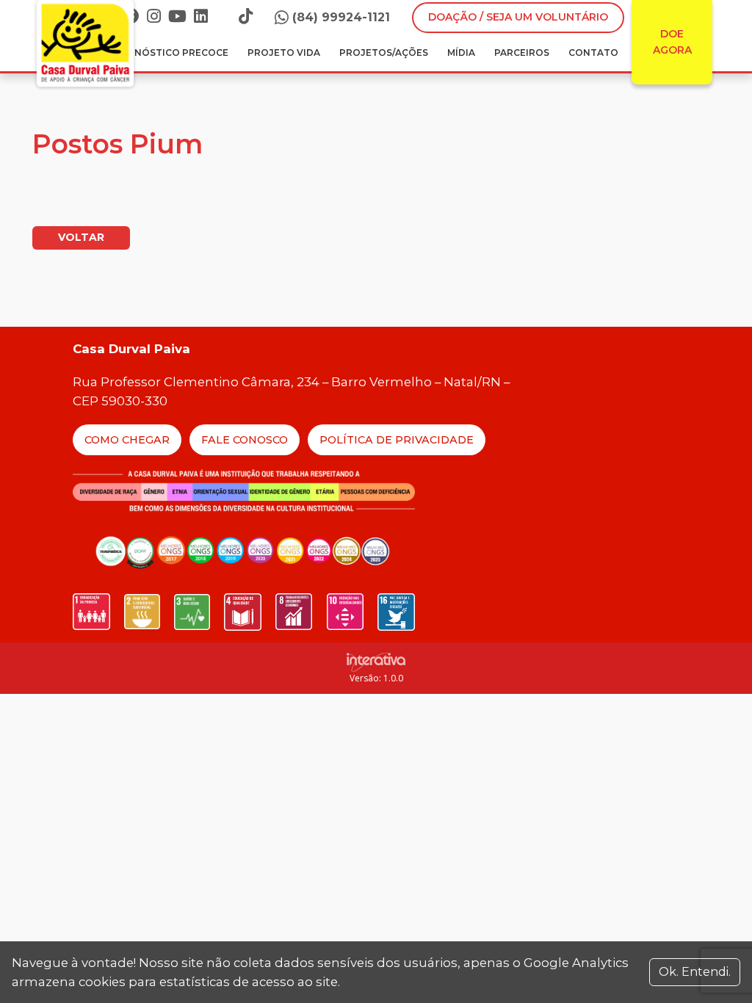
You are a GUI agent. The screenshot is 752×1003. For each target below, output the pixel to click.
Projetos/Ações (383, 52)
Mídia (461, 52)
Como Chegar (127, 439)
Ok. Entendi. (695, 972)
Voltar (81, 237)
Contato (593, 52)
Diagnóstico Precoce (169, 52)
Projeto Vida (283, 52)
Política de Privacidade (396, 439)
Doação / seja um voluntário (518, 16)
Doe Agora (672, 42)
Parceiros (521, 52)
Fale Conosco (244, 439)
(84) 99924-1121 (341, 17)
